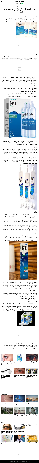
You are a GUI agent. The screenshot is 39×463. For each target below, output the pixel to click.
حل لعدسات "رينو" (14, 56)
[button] (1, 1)
